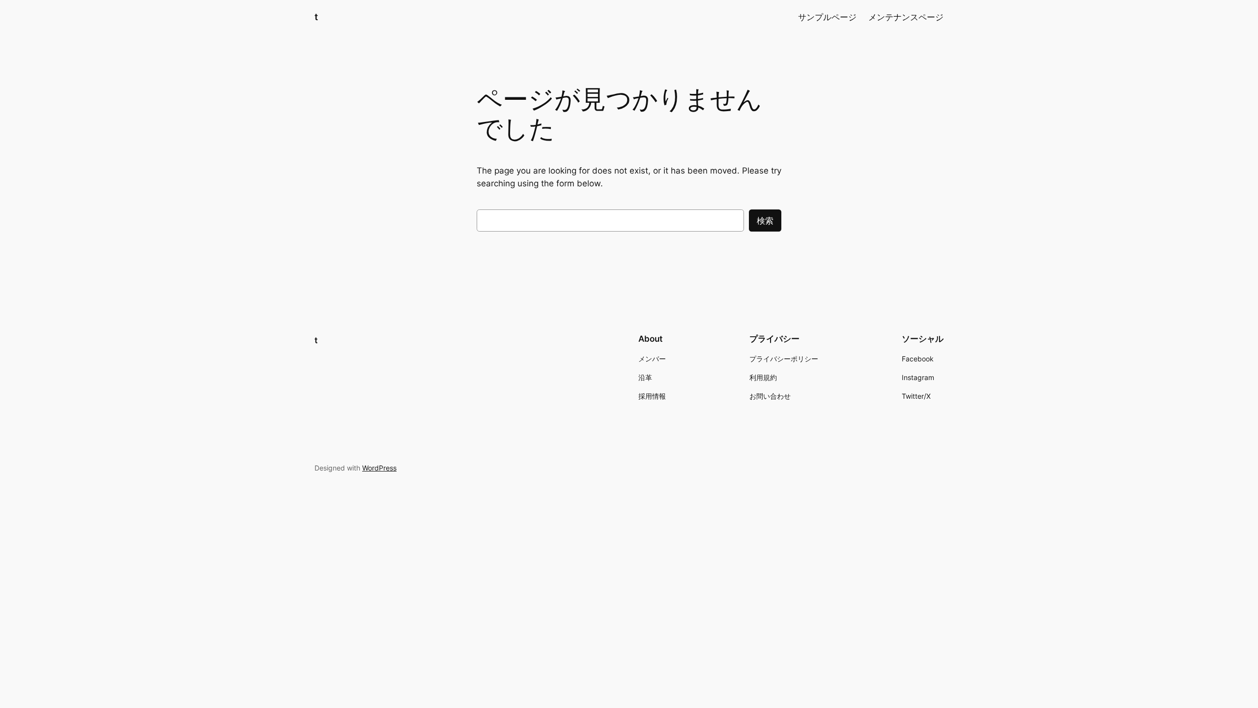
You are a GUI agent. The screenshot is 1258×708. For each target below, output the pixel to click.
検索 (765, 221)
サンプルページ (827, 17)
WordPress (379, 468)
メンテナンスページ (906, 17)
